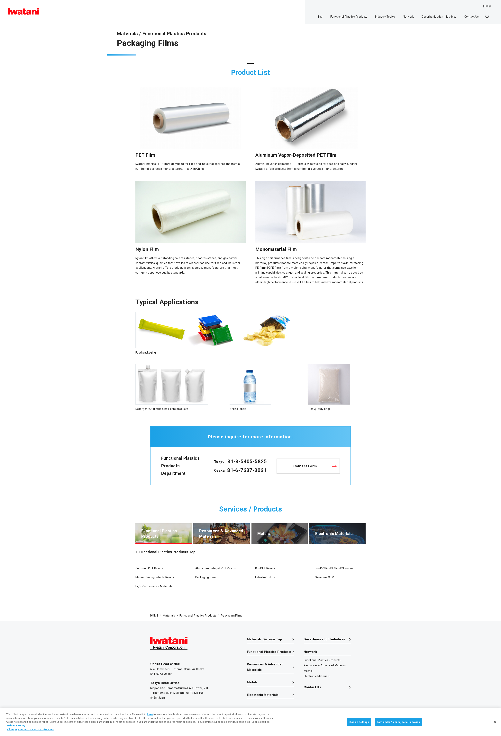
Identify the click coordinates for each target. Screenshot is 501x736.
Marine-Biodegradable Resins (154, 577)
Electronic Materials (262, 695)
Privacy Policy (16, 725)
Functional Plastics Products (348, 16)
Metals (252, 682)
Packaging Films (205, 577)
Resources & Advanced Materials (265, 667)
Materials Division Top (264, 639)
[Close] (494, 722)
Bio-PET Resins (265, 568)
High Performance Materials (153, 586)
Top (320, 16)
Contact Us (471, 16)
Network (408, 16)
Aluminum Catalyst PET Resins (215, 568)
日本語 (487, 6)
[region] (250, 722)
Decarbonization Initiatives (439, 16)
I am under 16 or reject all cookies (398, 721)
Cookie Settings (359, 721)
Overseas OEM (324, 577)
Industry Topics (385, 16)
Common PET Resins (149, 568)
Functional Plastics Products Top (167, 552)
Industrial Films (265, 577)
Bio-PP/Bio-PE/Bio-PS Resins (334, 568)
